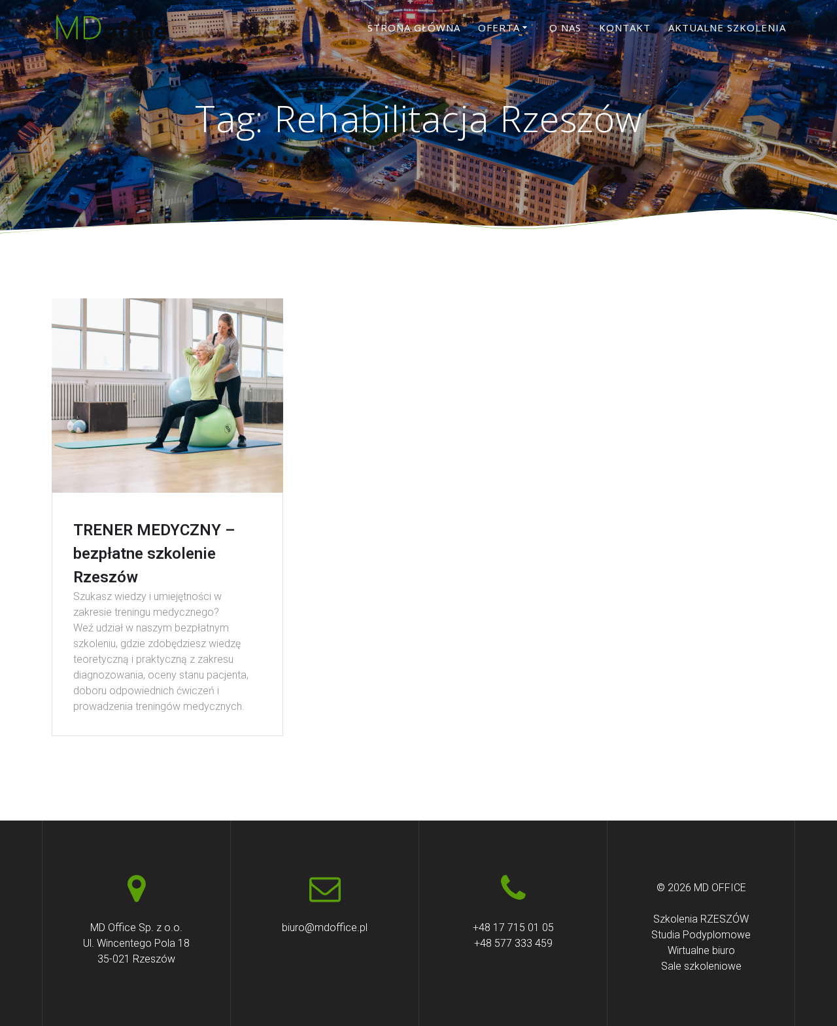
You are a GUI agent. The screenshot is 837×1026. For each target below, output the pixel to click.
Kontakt (625, 27)
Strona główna (413, 27)
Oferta (499, 27)
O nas (565, 27)
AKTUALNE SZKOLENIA (727, 27)
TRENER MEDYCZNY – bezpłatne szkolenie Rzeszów (154, 553)
